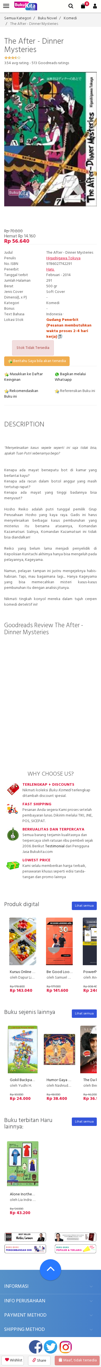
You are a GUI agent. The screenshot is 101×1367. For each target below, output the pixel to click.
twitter (50, 1347)
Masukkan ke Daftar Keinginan (23, 377)
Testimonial (55, 846)
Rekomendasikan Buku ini (21, 394)
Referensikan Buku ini (77, 391)
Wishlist (15, 1360)
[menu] (6, 6)
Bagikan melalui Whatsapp (70, 377)
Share (41, 1360)
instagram (65, 1347)
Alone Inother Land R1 (28, 1194)
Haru (50, 269)
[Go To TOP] (50, 1269)
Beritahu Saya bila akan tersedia (39, 361)
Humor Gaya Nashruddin (66, 1080)
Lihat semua (84, 906)
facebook (36, 1347)
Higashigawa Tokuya (63, 258)
